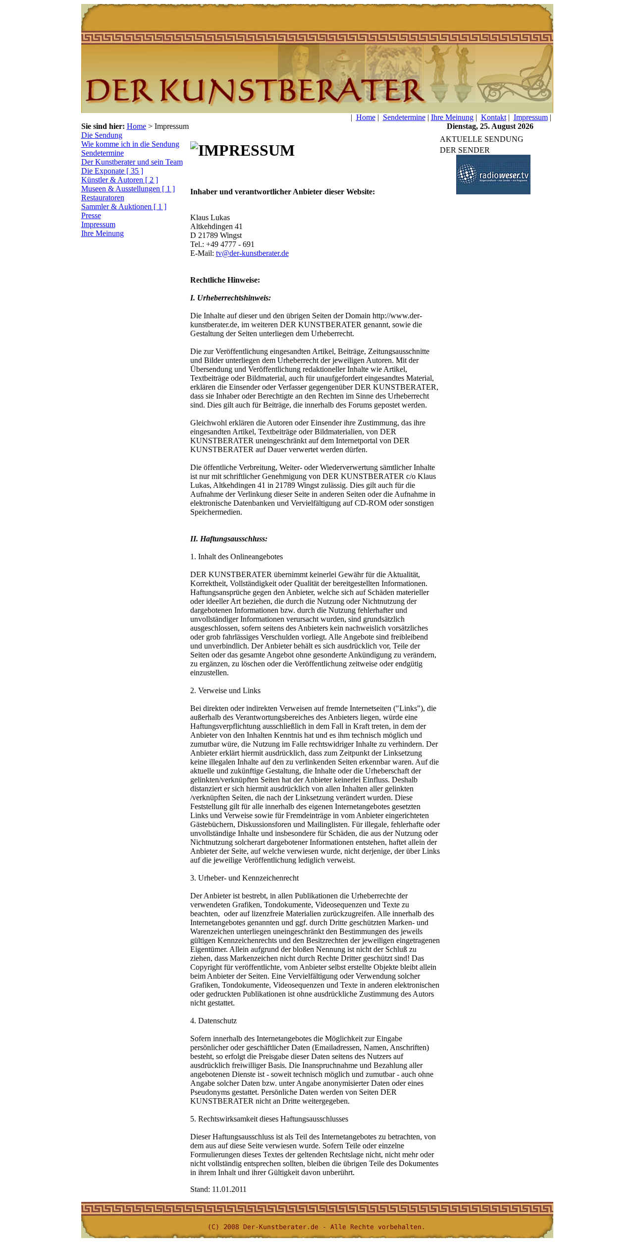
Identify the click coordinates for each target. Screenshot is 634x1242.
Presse (91, 215)
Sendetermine (404, 117)
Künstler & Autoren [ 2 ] (119, 180)
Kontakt (493, 117)
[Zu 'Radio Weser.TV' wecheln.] (493, 191)
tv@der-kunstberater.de (252, 253)
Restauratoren (102, 197)
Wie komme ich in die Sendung (130, 144)
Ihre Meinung (452, 117)
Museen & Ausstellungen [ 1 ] (128, 188)
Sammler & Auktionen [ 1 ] (123, 206)
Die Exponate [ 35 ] (112, 171)
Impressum (531, 117)
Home (365, 117)
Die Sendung (101, 135)
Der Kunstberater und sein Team (132, 162)
